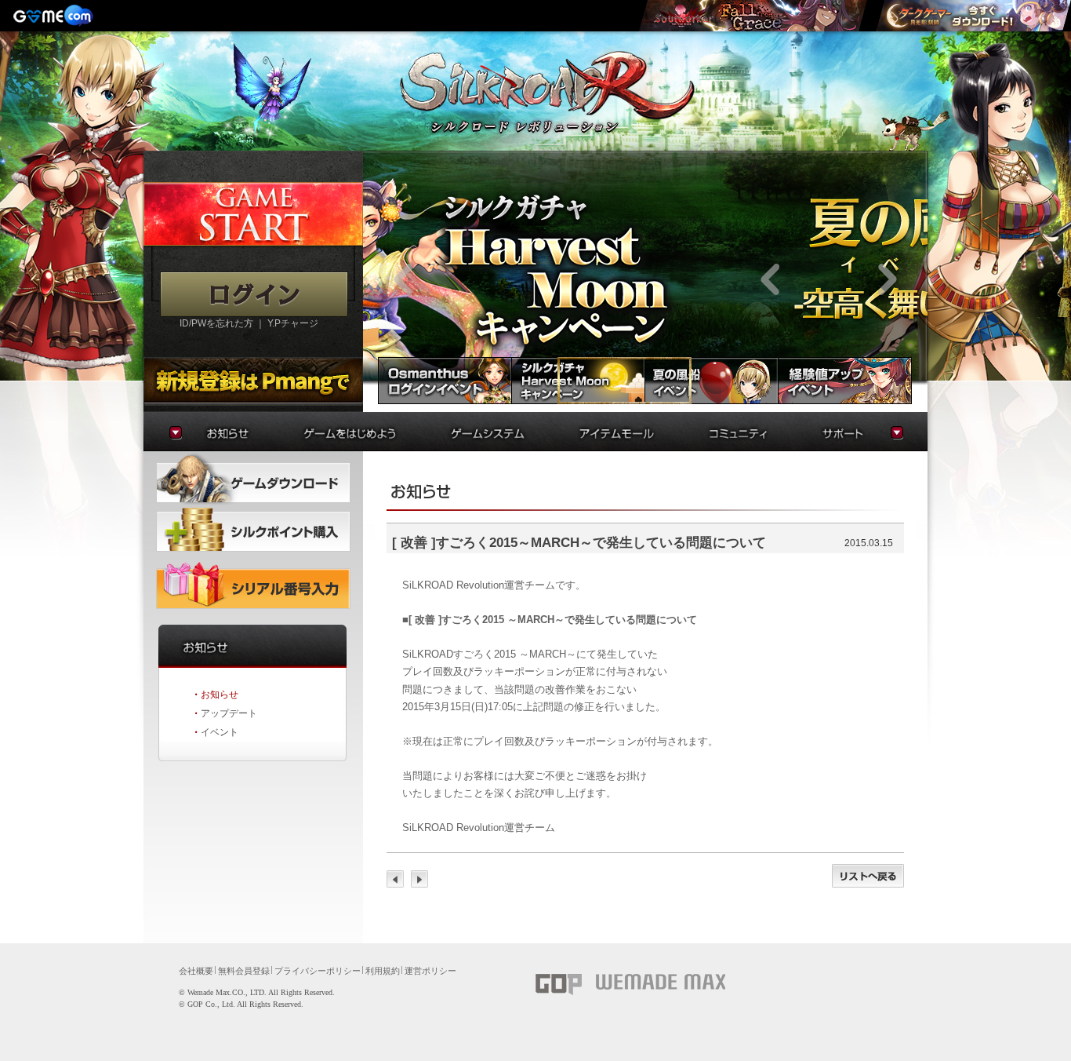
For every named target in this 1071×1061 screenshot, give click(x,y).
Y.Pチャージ (292, 323)
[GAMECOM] (55, 15)
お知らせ (219, 694)
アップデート (229, 713)
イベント (219, 732)
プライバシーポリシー (317, 970)
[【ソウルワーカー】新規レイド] (752, 15)
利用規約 (382, 970)
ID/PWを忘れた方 (216, 323)
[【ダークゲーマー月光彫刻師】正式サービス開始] (973, 15)
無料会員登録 (244, 970)
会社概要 (196, 970)
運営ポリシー (430, 970)
